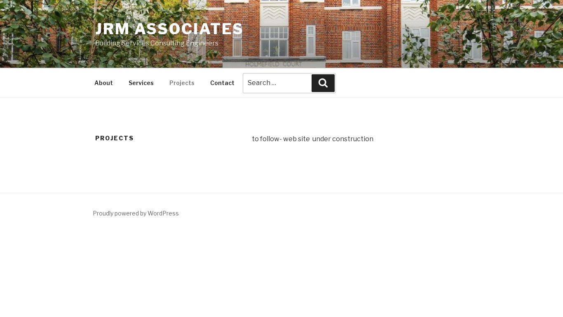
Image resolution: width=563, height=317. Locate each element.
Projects (182, 82)
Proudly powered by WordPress (136, 213)
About (103, 82)
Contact (222, 82)
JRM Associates (169, 29)
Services (141, 82)
